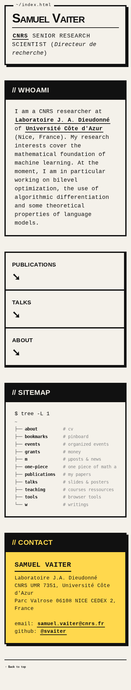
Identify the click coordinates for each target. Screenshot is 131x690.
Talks (21, 309)
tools (31, 496)
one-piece (36, 466)
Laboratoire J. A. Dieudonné (62, 120)
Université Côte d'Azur (64, 128)
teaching (35, 489)
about (31, 428)
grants (32, 451)
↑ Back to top (15, 667)
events (32, 444)
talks (31, 481)
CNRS (20, 36)
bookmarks (36, 436)
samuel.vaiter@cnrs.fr (71, 624)
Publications (34, 271)
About (22, 347)
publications (40, 474)
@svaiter (53, 631)
